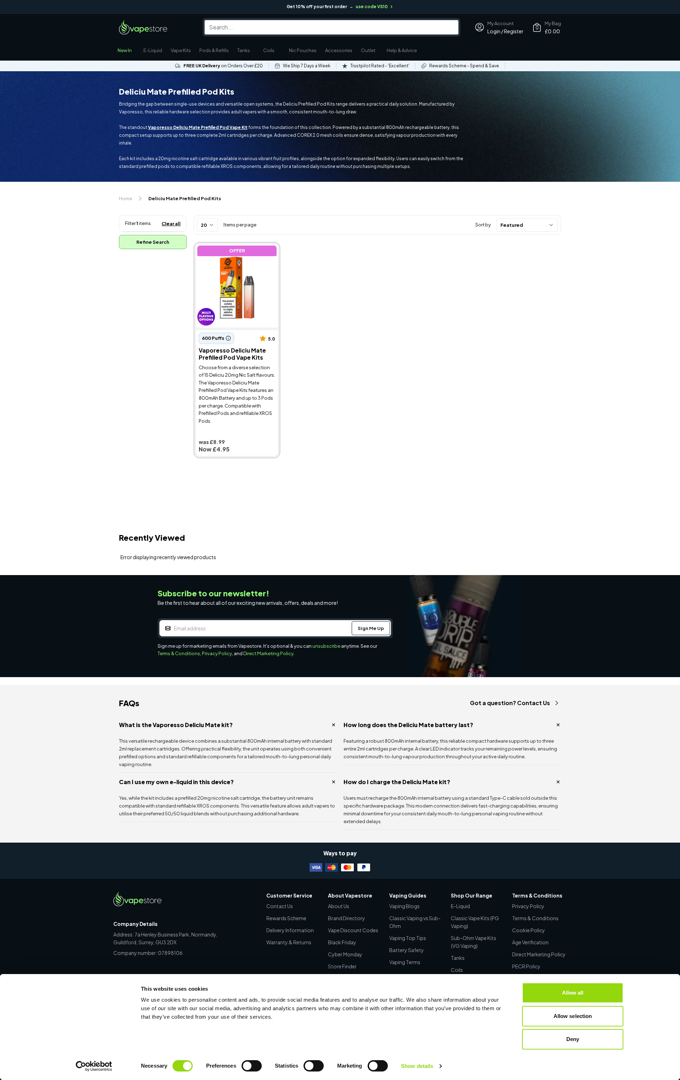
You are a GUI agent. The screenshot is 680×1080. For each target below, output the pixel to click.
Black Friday (342, 942)
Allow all (573, 993)
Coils (268, 50)
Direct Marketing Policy (268, 653)
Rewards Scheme (286, 918)
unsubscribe (326, 646)
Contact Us (279, 906)
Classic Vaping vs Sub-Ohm (415, 922)
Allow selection (573, 1016)
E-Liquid (152, 50)
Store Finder (342, 966)
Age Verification (530, 942)
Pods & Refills (214, 50)
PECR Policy (526, 966)
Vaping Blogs (404, 906)
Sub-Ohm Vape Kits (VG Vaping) (473, 942)
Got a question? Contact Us (510, 703)
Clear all (171, 223)
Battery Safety (406, 950)
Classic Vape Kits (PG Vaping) (475, 922)
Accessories (338, 50)
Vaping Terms (404, 962)
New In (125, 50)
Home (125, 198)
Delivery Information (290, 930)
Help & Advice (402, 50)
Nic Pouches (303, 50)
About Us (338, 906)
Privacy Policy (217, 653)
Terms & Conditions (179, 653)
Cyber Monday (345, 954)
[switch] (252, 1065)
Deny (572, 1039)
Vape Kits (181, 50)
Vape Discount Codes (353, 930)
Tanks (243, 50)
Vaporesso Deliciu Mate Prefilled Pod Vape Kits (226, 251)
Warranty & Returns (288, 942)
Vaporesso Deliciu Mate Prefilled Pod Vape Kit (198, 127)
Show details (417, 1066)
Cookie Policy (528, 930)
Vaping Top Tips (407, 938)
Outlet (368, 50)
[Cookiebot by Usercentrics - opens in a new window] (94, 1066)
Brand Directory (346, 918)
